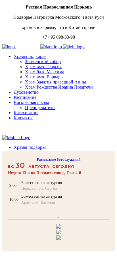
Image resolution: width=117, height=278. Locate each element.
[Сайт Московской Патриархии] (58, 227)
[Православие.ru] (58, 232)
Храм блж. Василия (38, 202)
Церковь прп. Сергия (39, 188)
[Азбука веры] (58, 238)
